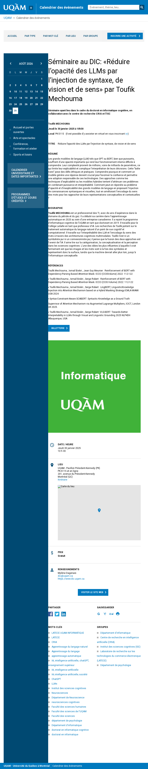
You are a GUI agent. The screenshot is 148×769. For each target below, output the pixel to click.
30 (10, 110)
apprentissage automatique (66, 656)
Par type (30, 36)
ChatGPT (56, 679)
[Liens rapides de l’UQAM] (31, 8)
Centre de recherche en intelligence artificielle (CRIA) (118, 639)
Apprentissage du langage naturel (70, 646)
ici (126, 133)
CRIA (54, 642)
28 (36, 104)
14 (36, 91)
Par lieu (71, 36)
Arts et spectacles (24, 138)
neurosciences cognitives (66, 702)
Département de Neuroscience (68, 697)
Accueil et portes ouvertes (23, 130)
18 (20, 98)
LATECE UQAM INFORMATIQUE (68, 633)
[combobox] (116, 7)
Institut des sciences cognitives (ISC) (120, 646)
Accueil (12, 36)
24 (15, 104)
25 (20, 104)
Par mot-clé (50, 36)
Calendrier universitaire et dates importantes (24, 173)
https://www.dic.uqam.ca (71, 578)
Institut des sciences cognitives (69, 688)
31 (15, 110)
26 (26, 104)
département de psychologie (67, 720)
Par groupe (90, 36)
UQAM (8, 17)
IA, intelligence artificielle (65, 670)
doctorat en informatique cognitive (70, 730)
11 (20, 91)
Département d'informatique (67, 725)
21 (36, 98)
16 (10, 98)
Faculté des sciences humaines (69, 706)
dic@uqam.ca (65, 576)
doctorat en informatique (65, 734)
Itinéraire (62, 479)
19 (26, 98)
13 (31, 91)
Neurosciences (60, 693)
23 (10, 104)
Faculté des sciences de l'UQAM (69, 711)
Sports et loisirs (22, 154)
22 (41, 98)
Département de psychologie (115, 665)
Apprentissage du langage (66, 651)
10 (15, 91)
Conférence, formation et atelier (25, 146)
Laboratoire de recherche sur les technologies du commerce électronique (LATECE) (119, 656)
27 (31, 104)
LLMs (54, 683)
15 (41, 91)
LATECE (56, 637)
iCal (111, 614)
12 (26, 91)
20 (31, 98)
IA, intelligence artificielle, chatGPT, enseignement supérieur (68, 663)
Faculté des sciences (63, 716)
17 (15, 98)
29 (41, 104)
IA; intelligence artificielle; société (69, 674)
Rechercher (141, 7)
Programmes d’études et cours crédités (24, 198)
